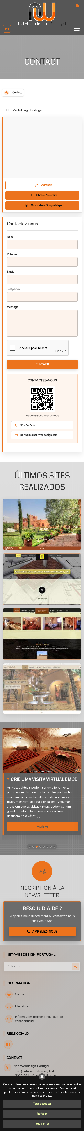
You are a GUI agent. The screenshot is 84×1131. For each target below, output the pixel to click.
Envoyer (42, 364)
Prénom (12, 254)
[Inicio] (6, 92)
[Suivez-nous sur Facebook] (77, 5)
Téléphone (14, 289)
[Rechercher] (75, 966)
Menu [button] (40, 29)
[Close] (42, 1076)
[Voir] (42, 750)
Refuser (42, 1114)
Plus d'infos (42, 1124)
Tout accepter (42, 1104)
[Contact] (7, 28)
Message (12, 307)
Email (10, 271)
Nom (10, 237)
